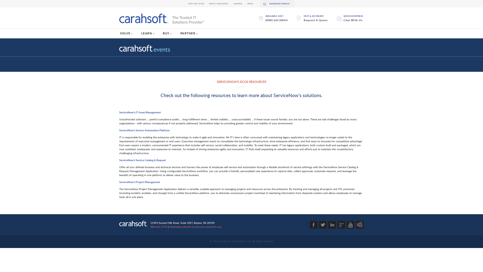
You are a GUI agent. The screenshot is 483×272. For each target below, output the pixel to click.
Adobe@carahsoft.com (183, 227)
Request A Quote (316, 20)
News (250, 3)
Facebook (314, 225)
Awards (238, 3)
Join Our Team (196, 3)
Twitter (323, 225)
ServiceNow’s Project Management (139, 182)
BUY (166, 33)
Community (360, 225)
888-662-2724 (158, 227)
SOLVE (125, 33)
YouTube (351, 225)
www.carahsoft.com (210, 227)
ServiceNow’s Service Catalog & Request (142, 160)
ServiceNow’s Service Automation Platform (144, 130)
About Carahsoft (219, 3)
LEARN (146, 33)
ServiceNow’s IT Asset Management (140, 112)
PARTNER (187, 33)
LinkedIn (332, 225)
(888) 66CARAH (276, 20)
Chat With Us (353, 20)
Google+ (341, 225)
